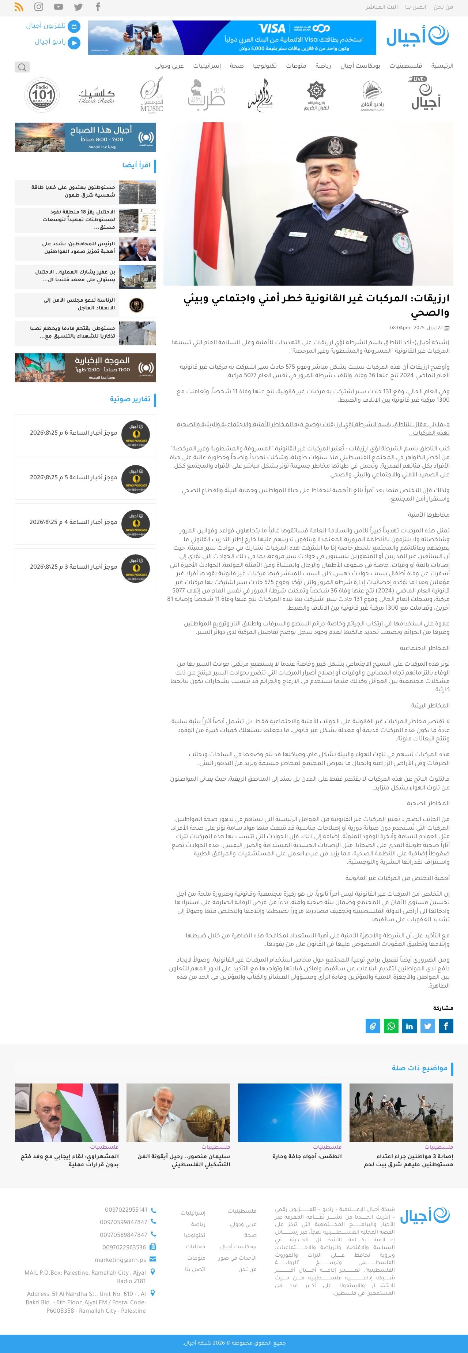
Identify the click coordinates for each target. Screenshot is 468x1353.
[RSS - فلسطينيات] (19, 8)
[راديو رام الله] (261, 95)
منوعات (296, 66)
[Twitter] (78, 8)
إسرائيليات (207, 66)
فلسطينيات (405, 66)
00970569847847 (123, 1236)
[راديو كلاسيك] (96, 95)
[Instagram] (38, 8)
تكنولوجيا (265, 66)
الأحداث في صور (238, 1259)
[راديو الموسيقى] (151, 95)
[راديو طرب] (206, 95)
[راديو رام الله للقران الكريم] (316, 95)
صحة (237, 66)
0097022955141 (126, 1210)
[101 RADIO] (42, 95)
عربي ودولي (169, 66)
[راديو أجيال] (426, 95)
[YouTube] (58, 8)
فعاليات (195, 1247)
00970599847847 (123, 1223)
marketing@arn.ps (120, 1260)
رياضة (323, 66)
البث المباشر (382, 8)
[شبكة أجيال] (418, 38)
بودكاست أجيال (360, 66)
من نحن (443, 8)
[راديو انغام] (371, 95)
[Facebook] (98, 8)
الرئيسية (442, 66)
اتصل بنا (415, 8)
